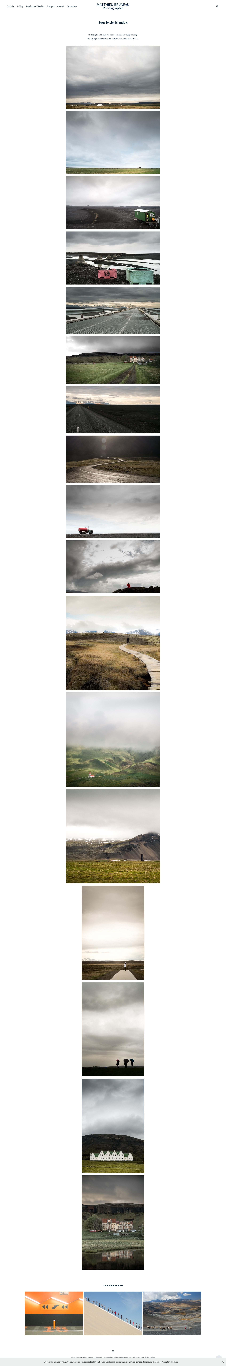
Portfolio (10, 6)
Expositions (72, 6)
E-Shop (20, 6)
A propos (50, 6)
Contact (60, 6)
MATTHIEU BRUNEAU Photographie (113, 6)
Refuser (174, 1361)
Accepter (166, 1361)
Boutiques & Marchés (35, 6)
